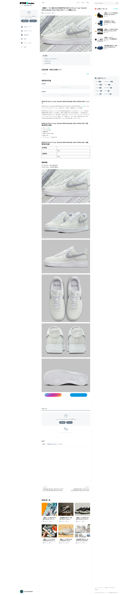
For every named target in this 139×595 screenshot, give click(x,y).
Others (98, 94)
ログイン (33, 21)
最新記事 (26, 35)
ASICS (107, 84)
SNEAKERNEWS (48, 201)
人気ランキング (28, 31)
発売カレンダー (28, 26)
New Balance (108, 81)
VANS (106, 90)
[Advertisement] (65, 454)
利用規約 (106, 587)
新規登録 (25, 21)
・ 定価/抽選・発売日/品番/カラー (50, 58)
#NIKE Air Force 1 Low (52, 444)
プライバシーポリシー (99, 587)
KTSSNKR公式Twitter (78, 395)
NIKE (83, 106)
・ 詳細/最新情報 (47, 63)
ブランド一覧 (27, 43)
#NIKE (43, 444)
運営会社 (96, 589)
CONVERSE (107, 87)
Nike (88, 74)
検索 (25, 39)
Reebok (98, 90)
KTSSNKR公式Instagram (53, 395)
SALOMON (107, 94)
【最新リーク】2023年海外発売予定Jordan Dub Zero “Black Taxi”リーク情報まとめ (111, 14)
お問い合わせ (112, 587)
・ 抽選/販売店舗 (47, 61)
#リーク (60, 444)
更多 (25, 47)
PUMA (98, 87)
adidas (98, 84)
